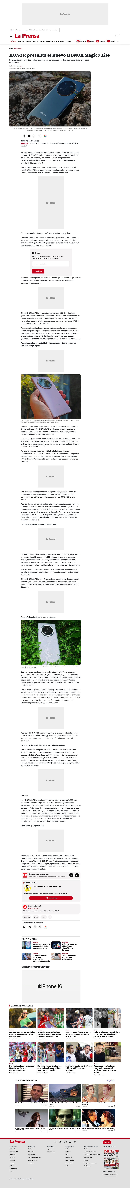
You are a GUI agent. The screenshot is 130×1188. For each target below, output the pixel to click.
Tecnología (27, 917)
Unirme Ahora (53, 898)
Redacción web (16, 66)
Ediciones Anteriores (110, 1174)
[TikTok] (74, 1141)
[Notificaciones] (117, 35)
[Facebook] (56, 1141)
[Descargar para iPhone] (77, 875)
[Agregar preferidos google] (45, 136)
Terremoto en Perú (39, 30)
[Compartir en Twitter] (39, 136)
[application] (51, 986)
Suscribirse (38, 271)
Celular (36, 917)
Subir (105, 1142)
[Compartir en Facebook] (29, 136)
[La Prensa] (18, 1141)
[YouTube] (70, 1141)
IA (50, 917)
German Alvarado (13, 1072)
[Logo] (22, 36)
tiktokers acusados (51, 30)
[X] (60, 1142)
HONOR (24, 143)
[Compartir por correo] (34, 136)
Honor (44, 917)
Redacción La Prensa (14, 1039)
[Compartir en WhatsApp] (23, 136)
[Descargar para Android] (71, 875)
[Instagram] (65, 1141)
